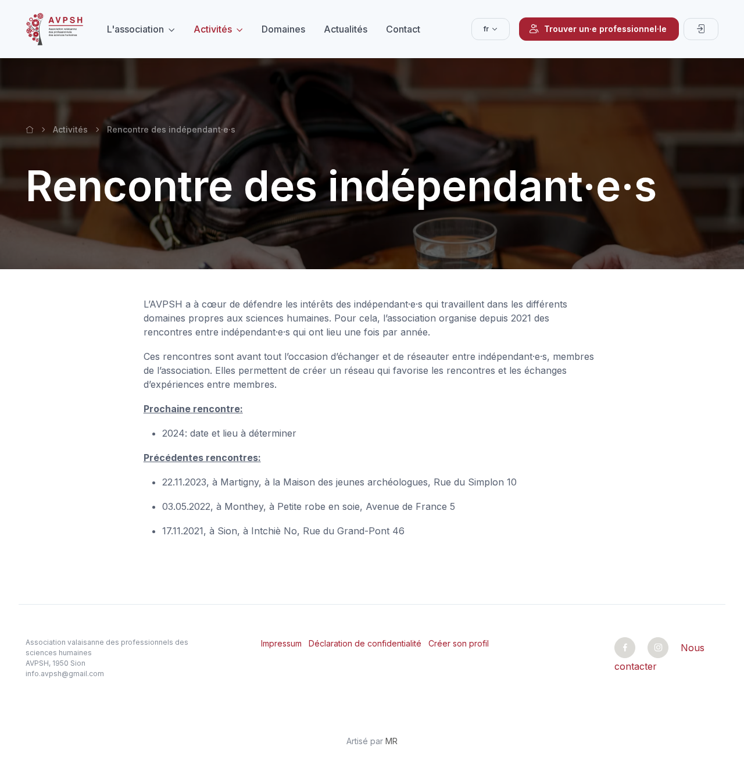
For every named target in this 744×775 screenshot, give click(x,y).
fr (486, 28)
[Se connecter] (701, 29)
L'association (135, 29)
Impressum (281, 643)
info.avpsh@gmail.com (65, 673)
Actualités (345, 29)
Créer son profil (458, 643)
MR (391, 741)
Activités (213, 29)
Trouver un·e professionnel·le (605, 29)
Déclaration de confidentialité (365, 643)
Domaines (283, 29)
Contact (403, 29)
